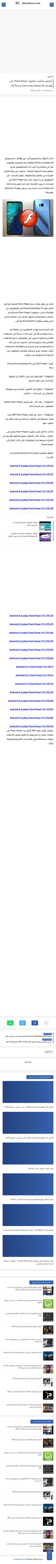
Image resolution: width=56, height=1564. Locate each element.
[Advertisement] (28, 39)
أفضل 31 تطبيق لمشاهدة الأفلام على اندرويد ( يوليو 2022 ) (29, 1138)
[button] (35, 1022)
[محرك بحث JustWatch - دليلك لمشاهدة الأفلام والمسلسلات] (28, 1215)
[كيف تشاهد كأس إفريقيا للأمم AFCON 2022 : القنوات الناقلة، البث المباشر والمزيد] (28, 1246)
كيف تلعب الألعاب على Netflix (41, 1169)
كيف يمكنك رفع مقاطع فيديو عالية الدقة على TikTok (31, 1200)
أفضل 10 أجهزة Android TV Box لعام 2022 (27, 1379)
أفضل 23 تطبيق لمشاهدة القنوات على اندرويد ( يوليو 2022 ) (28, 1107)
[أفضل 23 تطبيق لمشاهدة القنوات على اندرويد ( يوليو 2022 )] (28, 1092)
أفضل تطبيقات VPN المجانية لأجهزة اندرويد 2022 (24, 1392)
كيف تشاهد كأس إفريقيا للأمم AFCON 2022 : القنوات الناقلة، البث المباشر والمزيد (28, 1262)
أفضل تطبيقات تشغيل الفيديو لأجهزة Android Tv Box (23, 1353)
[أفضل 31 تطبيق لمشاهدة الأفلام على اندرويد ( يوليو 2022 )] (28, 1123)
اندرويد (49, 77)
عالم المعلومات (19, 1559)
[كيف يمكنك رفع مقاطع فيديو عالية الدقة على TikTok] (28, 1184)
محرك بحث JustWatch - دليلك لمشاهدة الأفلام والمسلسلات (28, 1230)
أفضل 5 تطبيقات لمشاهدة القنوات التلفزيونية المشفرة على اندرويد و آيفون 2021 (22, 535)
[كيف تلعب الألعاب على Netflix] (28, 1153)
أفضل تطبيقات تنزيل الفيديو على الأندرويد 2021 (25, 524)
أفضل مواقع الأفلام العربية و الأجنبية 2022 (27, 1327)
